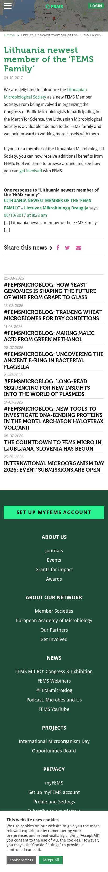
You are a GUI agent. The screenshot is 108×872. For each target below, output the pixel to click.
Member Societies (54, 611)
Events (54, 560)
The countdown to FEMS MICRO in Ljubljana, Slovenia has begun (52, 445)
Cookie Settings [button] (21, 860)
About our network (54, 597)
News (54, 658)
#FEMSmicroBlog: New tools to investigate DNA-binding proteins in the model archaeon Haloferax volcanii (53, 418)
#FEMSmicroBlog (54, 690)
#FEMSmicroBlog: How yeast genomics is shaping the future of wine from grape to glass (50, 291)
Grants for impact (54, 569)
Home (9, 35)
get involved (30, 170)
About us (54, 537)
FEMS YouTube (54, 709)
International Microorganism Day (54, 741)
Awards (54, 579)
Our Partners (54, 630)
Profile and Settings (54, 801)
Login (96, 6)
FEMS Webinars (54, 681)
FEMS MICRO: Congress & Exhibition (54, 671)
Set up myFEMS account (54, 512)
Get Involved (54, 639)
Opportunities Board (54, 751)
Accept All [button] (50, 860)
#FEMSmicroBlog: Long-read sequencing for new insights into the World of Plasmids (47, 387)
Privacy (54, 769)
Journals (54, 550)
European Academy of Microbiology (54, 620)
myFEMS (54, 783)
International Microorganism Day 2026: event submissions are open (54, 466)
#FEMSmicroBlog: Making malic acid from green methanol (49, 336)
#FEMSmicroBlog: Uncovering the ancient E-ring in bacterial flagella (54, 360)
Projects (54, 728)
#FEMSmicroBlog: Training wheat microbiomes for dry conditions (53, 315)
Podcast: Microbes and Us (54, 700)
